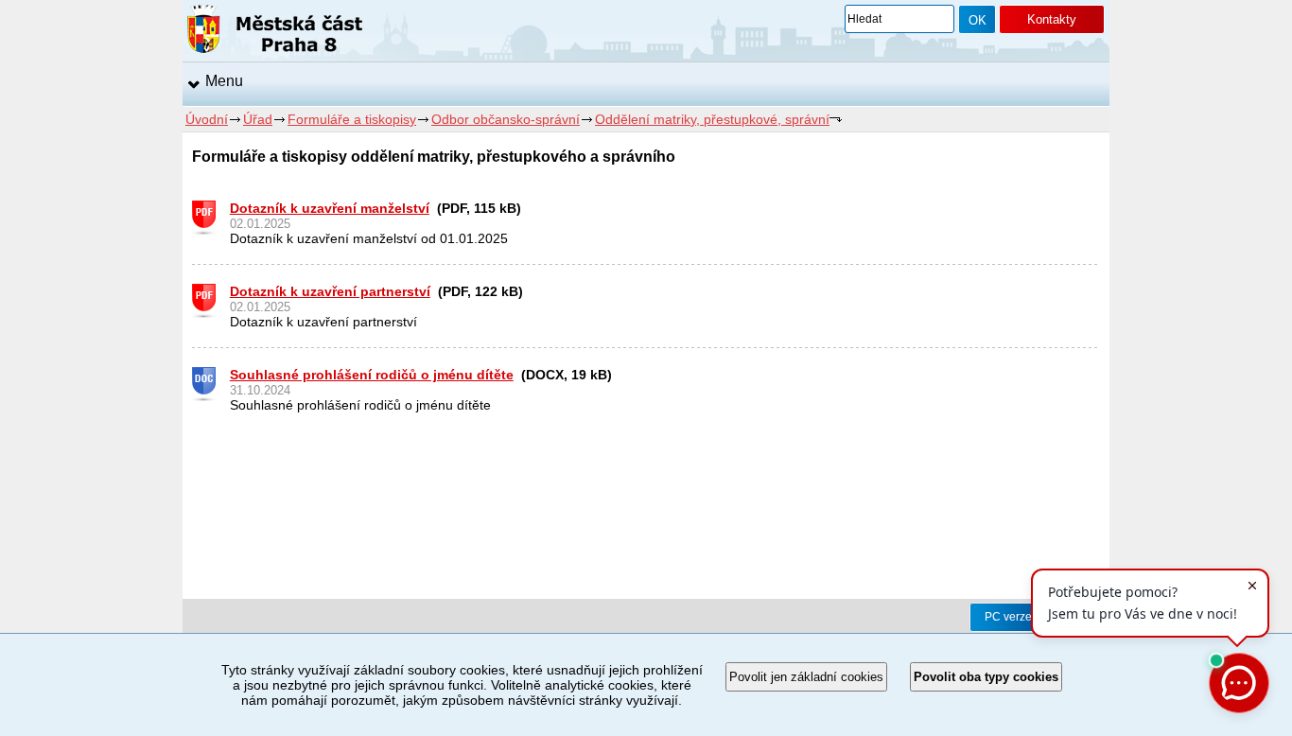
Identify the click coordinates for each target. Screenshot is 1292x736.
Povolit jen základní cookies (806, 677)
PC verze (1008, 616)
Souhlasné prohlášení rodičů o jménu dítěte (372, 374)
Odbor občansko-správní (505, 119)
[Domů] (274, 32)
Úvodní (206, 119)
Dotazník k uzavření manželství (329, 208)
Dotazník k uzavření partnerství (330, 291)
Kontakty (1051, 19)
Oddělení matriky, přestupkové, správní (712, 119)
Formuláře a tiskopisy (352, 119)
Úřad (257, 119)
